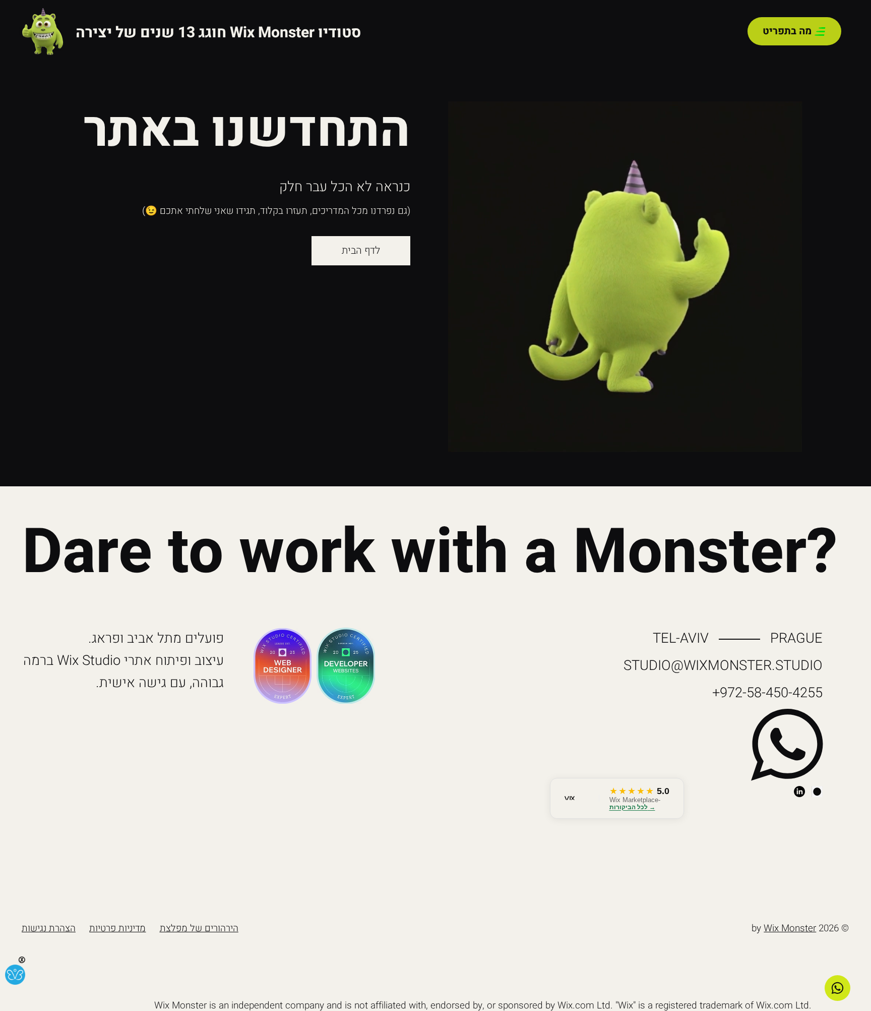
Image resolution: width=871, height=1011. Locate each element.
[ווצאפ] (837, 988)
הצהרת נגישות (49, 928)
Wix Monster (790, 928)
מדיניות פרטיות (117, 928)
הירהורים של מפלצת (199, 928)
